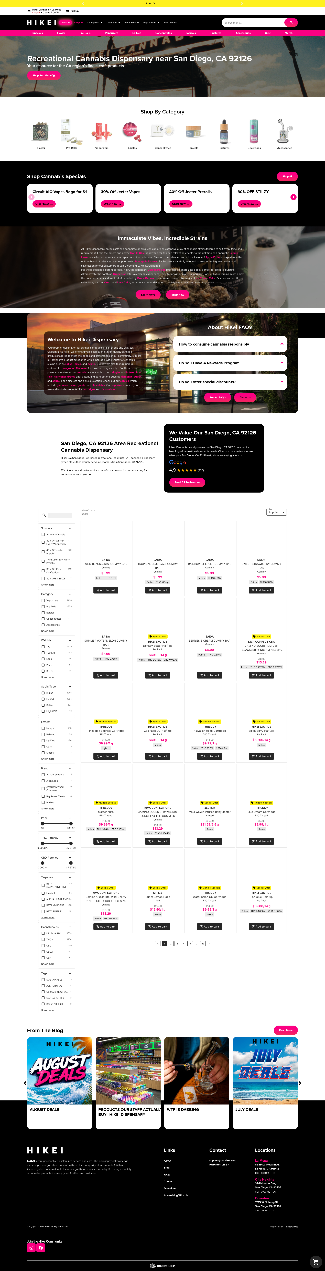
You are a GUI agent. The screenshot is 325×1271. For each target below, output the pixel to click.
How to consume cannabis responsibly (214, 344)
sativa (68, 364)
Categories (93, 22)
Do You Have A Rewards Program (209, 363)
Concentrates (163, 148)
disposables (108, 389)
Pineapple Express (146, 261)
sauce (56, 381)
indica (77, 364)
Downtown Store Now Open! (162, 3)
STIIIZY (157, 892)
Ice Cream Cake (205, 278)
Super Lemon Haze (158, 897)
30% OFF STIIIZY (253, 192)
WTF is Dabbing (183, 1109)
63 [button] (202, 943)
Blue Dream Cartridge (261, 812)
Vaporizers (102, 148)
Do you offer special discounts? (207, 382)
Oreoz (108, 282)
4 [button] (184, 943)
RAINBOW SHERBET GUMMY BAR (209, 564)
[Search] (291, 22)
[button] (83, 3)
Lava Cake (123, 282)
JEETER (209, 807)
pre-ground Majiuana (74, 368)
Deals (64, 22)
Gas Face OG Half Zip (158, 730)
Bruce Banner (145, 278)
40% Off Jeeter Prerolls (190, 192)
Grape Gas (119, 274)
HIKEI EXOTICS (157, 641)
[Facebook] (40, 1247)
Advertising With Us (176, 1195)
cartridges (89, 389)
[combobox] (253, 22)
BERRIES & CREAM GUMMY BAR (209, 640)
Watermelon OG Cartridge (209, 897)
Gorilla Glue (137, 253)
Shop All (78, 22)
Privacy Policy (276, 1226)
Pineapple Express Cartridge (106, 730)
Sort (270, 508)
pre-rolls (82, 372)
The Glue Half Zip (261, 897)
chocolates (98, 385)
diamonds (127, 377)
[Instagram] (31, 1247)
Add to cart (107, 590)
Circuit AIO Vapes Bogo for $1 (59, 192)
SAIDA (106, 559)
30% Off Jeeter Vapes (120, 192)
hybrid (91, 364)
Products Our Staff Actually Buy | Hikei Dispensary (130, 1112)
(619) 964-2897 (219, 1164)
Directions (170, 1188)
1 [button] (164, 943)
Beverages (254, 148)
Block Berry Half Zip (261, 730)
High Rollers (149, 22)
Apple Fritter (213, 257)
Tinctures (224, 148)
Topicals (193, 148)
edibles (124, 381)
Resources (130, 22)
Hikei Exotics (170, 22)
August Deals (44, 1109)
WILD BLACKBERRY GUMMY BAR (105, 564)
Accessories (284, 148)
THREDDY (105, 726)
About (167, 1161)
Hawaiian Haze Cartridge (209, 730)
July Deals (246, 1109)
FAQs (167, 1174)
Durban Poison (157, 270)
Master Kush (106, 812)
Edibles (132, 148)
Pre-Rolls (71, 148)
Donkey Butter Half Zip (157, 645)
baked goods (77, 385)
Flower (41, 148)
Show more (48, 584)
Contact (168, 1181)
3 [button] (177, 943)
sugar (137, 377)
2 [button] (170, 943)
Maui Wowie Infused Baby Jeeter (210, 812)
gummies (62, 385)
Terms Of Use (291, 1226)
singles (116, 372)
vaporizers (117, 385)
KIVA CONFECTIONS (261, 641)
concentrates (67, 377)
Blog (166, 1168)
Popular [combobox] (274, 512)
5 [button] (190, 943)
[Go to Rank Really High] (162, 1265)
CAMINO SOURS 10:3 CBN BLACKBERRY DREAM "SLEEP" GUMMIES (261, 649)
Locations (112, 22)
